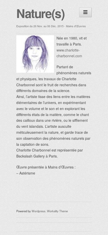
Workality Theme (57, 211)
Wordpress (38, 211)
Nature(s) (40, 13)
